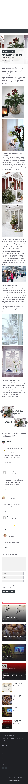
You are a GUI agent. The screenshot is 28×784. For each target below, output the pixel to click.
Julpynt (3, 758)
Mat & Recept (5, 755)
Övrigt (12, 51)
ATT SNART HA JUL (9, 617)
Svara (5, 466)
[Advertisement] (14, 14)
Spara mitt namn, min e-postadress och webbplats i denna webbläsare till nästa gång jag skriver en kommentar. (14, 585)
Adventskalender (5, 748)
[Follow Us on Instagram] (6, 768)
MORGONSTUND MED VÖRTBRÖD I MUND (10, 423)
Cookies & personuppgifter (14, 780)
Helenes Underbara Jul (11, 497)
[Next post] (26, 423)
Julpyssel (4, 753)
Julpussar (8, 441)
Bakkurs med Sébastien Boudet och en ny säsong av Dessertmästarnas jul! (18, 411)
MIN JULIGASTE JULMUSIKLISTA (13, 675)
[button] (26, 31)
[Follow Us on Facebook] (3, 768)
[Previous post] (2, 412)
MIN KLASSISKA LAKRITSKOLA (12, 636)
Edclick (21, 777)
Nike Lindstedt (10, 471)
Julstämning (6, 51)
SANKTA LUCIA (7, 656)
